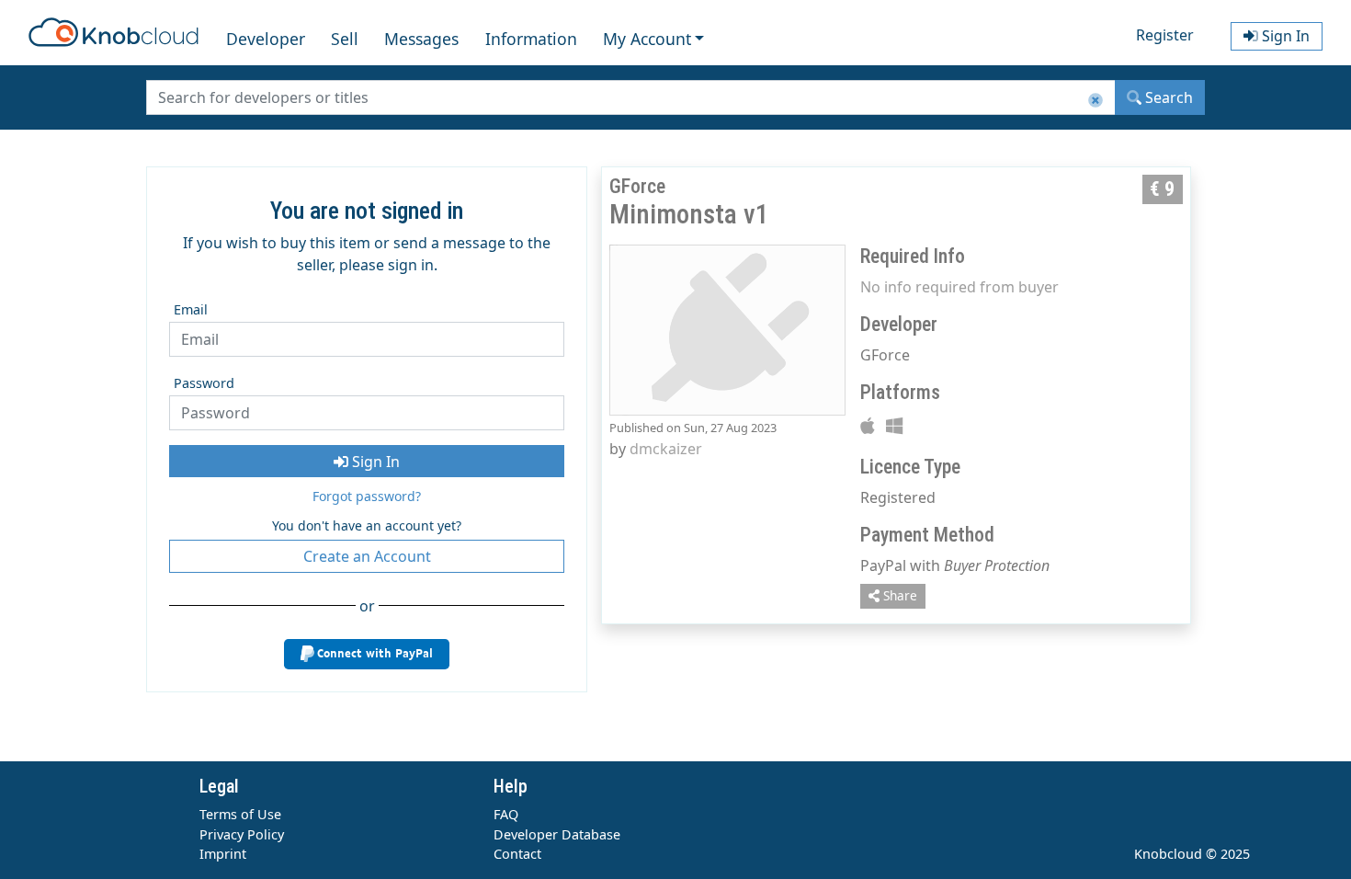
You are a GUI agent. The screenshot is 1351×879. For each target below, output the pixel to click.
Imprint (222, 853)
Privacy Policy (241, 834)
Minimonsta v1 (688, 214)
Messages (421, 39)
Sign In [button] (1284, 36)
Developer (265, 39)
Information (531, 39)
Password (204, 383)
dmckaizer (666, 449)
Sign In (374, 461)
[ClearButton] (1095, 100)
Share (898, 595)
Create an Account (367, 556)
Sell (344, 39)
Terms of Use (240, 814)
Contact (517, 853)
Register (1165, 35)
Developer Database (557, 834)
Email (191, 309)
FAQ (506, 814)
